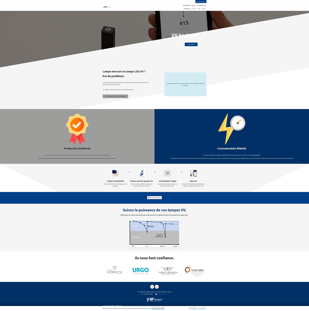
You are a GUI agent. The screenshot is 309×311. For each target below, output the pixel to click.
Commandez (191, 44)
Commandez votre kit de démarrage (115, 96)
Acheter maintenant (155, 197)
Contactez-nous (200, 1)
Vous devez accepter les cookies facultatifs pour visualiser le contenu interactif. (185, 84)
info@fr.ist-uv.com (163, 294)
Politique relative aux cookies (158, 308)
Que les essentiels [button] (192, 308)
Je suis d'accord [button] (202, 308)
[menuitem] (192, 5)
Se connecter (201, 5)
